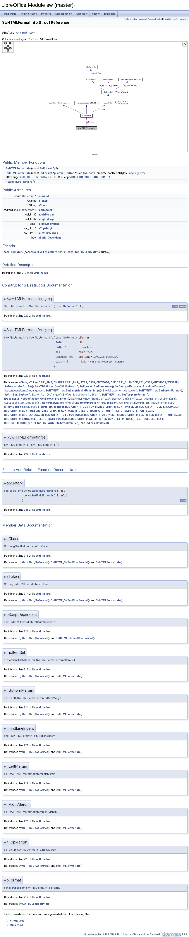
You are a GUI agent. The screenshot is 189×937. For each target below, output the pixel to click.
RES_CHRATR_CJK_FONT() (81, 406)
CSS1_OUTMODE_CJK (102, 382)
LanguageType (137, 173)
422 (26, 454)
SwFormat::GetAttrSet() (19, 386)
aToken (43, 200)
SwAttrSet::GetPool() (17, 394)
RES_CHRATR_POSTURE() (54, 418)
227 (26, 375)
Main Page (10, 13)
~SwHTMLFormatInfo (19, 181)
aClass (42, 205)
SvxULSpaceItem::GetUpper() (21, 402)
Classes (80, 13)
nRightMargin (46, 219)
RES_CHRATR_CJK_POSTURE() (23, 410)
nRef (153, 402)
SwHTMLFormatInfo (18, 168)
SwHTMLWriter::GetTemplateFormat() (125, 394)
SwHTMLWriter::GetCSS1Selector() (56, 386)
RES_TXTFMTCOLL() (17, 423)
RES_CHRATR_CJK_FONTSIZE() (118, 406)
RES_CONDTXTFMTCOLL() (118, 418)
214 (26, 593)
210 (24, 272)
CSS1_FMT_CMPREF (51, 382)
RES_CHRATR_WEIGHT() (86, 418)
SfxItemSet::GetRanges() (47, 394)
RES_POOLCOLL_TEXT (149, 418)
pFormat (59, 173)
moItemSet (45, 209)
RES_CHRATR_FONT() (134, 414)
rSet (33, 423)
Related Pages (28, 13)
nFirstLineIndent (48, 223)
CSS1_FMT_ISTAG (76, 382)
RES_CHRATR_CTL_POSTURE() (64, 414)
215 (26, 555)
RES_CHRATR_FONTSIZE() (165, 414)
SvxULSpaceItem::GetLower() (120, 390)
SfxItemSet (27, 209)
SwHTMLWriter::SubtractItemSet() (58, 423)
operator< (17, 252)
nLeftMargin (46, 214)
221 (26, 745)
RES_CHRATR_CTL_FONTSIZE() (134, 410)
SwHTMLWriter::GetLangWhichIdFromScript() (74, 390)
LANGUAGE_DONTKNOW (33, 177)
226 (26, 631)
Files (94, 13)
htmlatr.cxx (43, 375)
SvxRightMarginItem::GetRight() (81, 394)
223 (26, 859)
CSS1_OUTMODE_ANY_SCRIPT (90, 177)
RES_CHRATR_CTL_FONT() (97, 410)
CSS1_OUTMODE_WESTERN (162, 382)
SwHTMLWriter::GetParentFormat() (160, 390)
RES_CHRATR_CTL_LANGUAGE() (24, 414)
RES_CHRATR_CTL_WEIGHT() (102, 414)
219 (26, 783)
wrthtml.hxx (25, 32)
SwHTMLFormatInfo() (109, 562)
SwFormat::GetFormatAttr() (97, 386)
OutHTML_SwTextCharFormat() (70, 562)
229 (26, 315)
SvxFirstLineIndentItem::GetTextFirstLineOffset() (99, 398)
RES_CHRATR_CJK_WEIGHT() (61, 410)
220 (26, 821)
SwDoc (70, 173)
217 (26, 669)
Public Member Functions (135, 19)
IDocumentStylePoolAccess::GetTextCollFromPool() (36, 398)
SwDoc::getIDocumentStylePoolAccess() (140, 386)
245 (26, 509)
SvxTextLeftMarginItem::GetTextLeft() (153, 398)
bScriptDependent (49, 237)
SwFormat (46, 168)
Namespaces (62, 13)
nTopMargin (45, 228)
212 (26, 897)
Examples (109, 13)
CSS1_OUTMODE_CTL (130, 382)
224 (26, 707)
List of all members (179, 19)
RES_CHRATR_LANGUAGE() (20, 418)
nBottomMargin (48, 233)
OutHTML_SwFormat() (36, 562)
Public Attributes (154, 19)
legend (95, 154)
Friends (166, 19)
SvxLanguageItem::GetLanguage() (24, 390)
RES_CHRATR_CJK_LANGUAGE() (159, 406)
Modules (46, 13)
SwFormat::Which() (97, 423)
